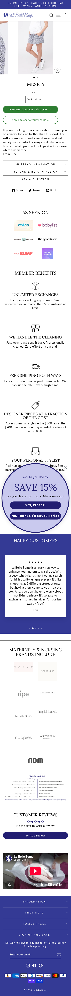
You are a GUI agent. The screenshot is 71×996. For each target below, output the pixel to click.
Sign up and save (34, 934)
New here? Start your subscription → (30, 109)
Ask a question (36, 179)
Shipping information (35, 164)
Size (34, 92)
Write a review (35, 835)
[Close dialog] (65, 467)
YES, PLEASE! (35, 505)
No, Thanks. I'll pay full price (35, 516)
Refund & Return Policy (35, 171)
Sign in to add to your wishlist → (30, 119)
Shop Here (34, 912)
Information (34, 901)
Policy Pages (35, 923)
